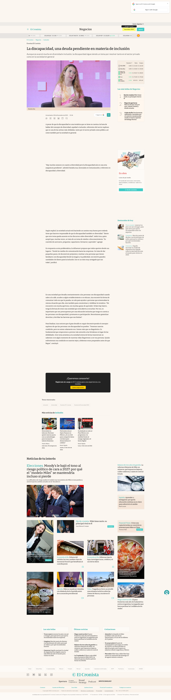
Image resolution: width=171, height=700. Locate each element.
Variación (128, 63)
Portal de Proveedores (106, 687)
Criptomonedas (50, 669)
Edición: (137, 24)
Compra (141, 63)
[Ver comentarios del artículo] (66, 118)
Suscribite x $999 (129, 29)
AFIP (112, 669)
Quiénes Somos (88, 687)
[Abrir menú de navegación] (28, 29)
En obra (123, 173)
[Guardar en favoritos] (108, 115)
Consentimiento (109, 690)
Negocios (38, 40)
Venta (136, 63)
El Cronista (30, 40)
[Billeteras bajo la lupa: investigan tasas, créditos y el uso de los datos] (100, 547)
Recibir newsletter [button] (132, 189)
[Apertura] (63, 682)
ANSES (141, 669)
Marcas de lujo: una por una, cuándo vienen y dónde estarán (132, 105)
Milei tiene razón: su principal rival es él (132, 96)
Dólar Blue (39, 669)
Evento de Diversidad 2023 (81, 405)
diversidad (54, 405)
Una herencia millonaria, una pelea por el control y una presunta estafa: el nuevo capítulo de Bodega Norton (133, 116)
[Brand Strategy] (83, 681)
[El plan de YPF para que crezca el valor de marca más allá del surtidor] (40, 541)
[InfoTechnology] (105, 681)
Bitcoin (61, 669)
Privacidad (99, 690)
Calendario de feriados (100, 669)
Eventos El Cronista (65, 405)
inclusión (46, 40)
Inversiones (131, 669)
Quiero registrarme (78, 387)
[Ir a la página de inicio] (36, 29)
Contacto (42, 687)
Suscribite (74, 687)
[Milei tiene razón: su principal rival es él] (65, 528)
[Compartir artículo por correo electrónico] (62, 118)
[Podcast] (92, 682)
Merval (78, 669)
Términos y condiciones (87, 690)
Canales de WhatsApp (58, 687)
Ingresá (141, 29)
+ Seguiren (100, 115)
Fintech (70, 669)
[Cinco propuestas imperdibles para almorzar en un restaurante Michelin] (131, 557)
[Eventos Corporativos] (73, 681)
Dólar (30, 669)
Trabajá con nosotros (125, 687)
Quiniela (87, 669)
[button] (166, 592)
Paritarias (121, 669)
